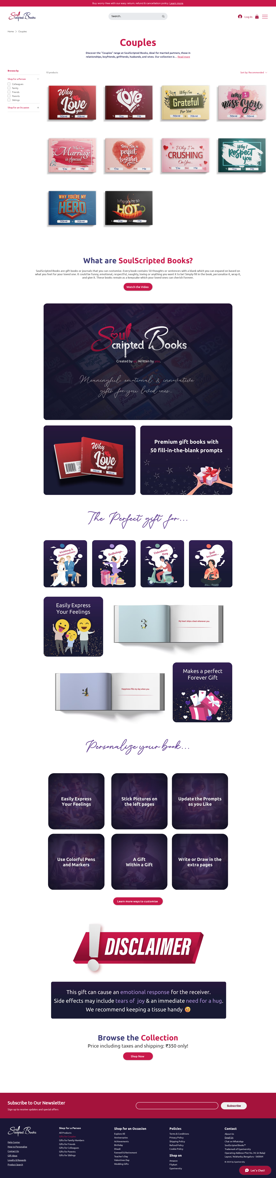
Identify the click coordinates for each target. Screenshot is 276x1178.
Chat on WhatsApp (234, 1141)
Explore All (119, 1133)
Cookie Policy (176, 1148)
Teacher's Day (121, 1156)
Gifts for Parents (67, 1151)
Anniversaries (121, 1137)
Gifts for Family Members (71, 1140)
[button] (257, 16)
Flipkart (173, 1164)
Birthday (118, 1145)
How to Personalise (17, 1146)
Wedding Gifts (121, 1163)
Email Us (229, 1137)
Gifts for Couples (67, 1136)
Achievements (121, 1141)
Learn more (176, 3)
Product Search (15, 1164)
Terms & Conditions (179, 1133)
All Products (65, 1132)
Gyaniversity (175, 1168)
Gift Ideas (12, 1155)
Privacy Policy (176, 1137)
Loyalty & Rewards (17, 1160)
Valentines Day (121, 1160)
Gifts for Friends (67, 1144)
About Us (229, 1133)
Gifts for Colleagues (69, 1147)
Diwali (117, 1148)
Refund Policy (176, 1145)
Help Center (14, 1142)
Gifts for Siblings (67, 1155)
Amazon (173, 1160)
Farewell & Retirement (125, 1152)
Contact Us (13, 1151)
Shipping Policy (177, 1141)
